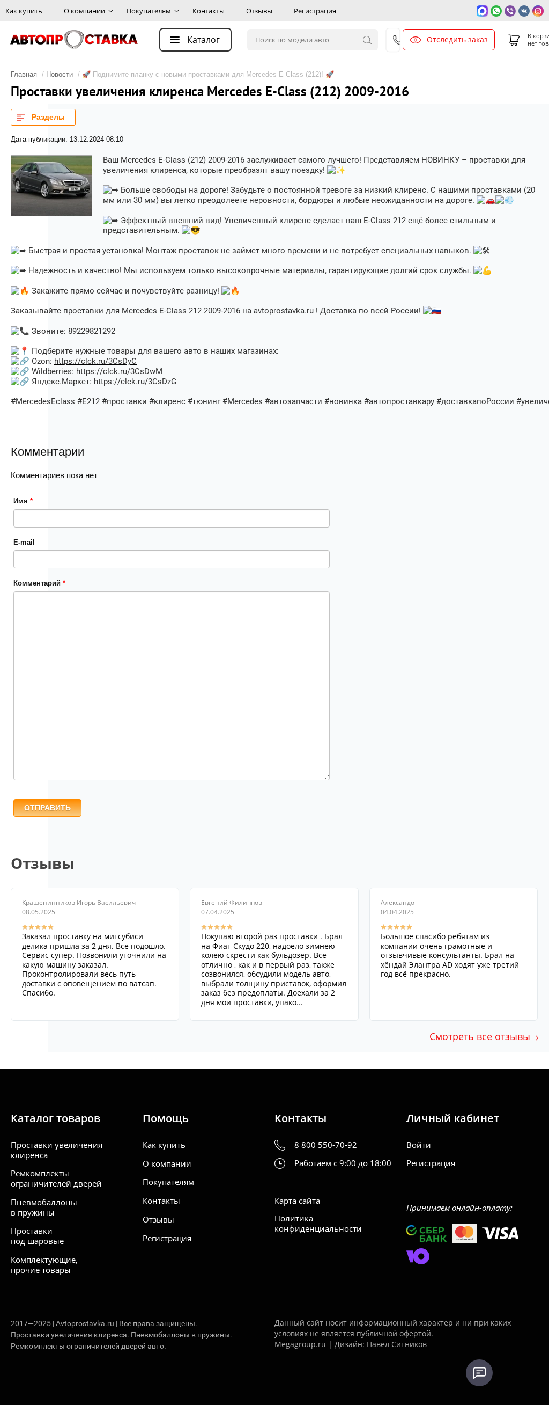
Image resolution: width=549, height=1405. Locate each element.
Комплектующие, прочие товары (44, 1265)
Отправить (47, 807)
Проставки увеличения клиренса (56, 1150)
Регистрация (315, 11)
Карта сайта (297, 1201)
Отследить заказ (457, 39)
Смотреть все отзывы (479, 1036)
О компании (84, 11)
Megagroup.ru (300, 1344)
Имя (23, 501)
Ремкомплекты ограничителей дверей (56, 1178)
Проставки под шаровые (37, 1236)
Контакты (208, 11)
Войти (418, 1145)
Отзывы (259, 11)
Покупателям (149, 11)
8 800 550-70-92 (325, 1145)
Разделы (48, 117)
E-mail (24, 542)
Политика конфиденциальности (318, 1223)
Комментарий (39, 583)
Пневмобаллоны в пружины (44, 1207)
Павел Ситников (397, 1344)
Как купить (23, 11)
